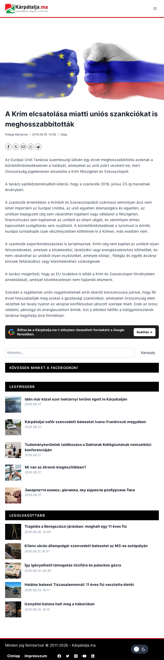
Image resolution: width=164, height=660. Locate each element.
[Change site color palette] (139, 649)
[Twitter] (67, 656)
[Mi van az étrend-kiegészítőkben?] (13, 473)
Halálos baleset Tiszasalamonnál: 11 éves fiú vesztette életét (79, 584)
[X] (16, 147)
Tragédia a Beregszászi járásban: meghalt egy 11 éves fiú (76, 526)
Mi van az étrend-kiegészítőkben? (55, 467)
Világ (63, 134)
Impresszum (36, 656)
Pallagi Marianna (16, 134)
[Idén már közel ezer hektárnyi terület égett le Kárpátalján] (13, 405)
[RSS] (92, 656)
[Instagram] (76, 656)
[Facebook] (8, 147)
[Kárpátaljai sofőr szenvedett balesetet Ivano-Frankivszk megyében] (13, 427)
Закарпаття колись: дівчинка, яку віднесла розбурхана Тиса (80, 490)
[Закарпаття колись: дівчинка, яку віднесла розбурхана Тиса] (13, 495)
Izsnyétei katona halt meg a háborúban (60, 604)
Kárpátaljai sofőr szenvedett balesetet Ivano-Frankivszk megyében (85, 422)
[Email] (23, 147)
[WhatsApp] (31, 147)
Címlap (13, 656)
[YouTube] (84, 656)
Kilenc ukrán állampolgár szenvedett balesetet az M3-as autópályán (86, 546)
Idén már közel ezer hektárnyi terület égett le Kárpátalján (76, 399)
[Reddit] (38, 147)
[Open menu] (155, 8)
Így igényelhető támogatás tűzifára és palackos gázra (73, 565)
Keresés (148, 352)
